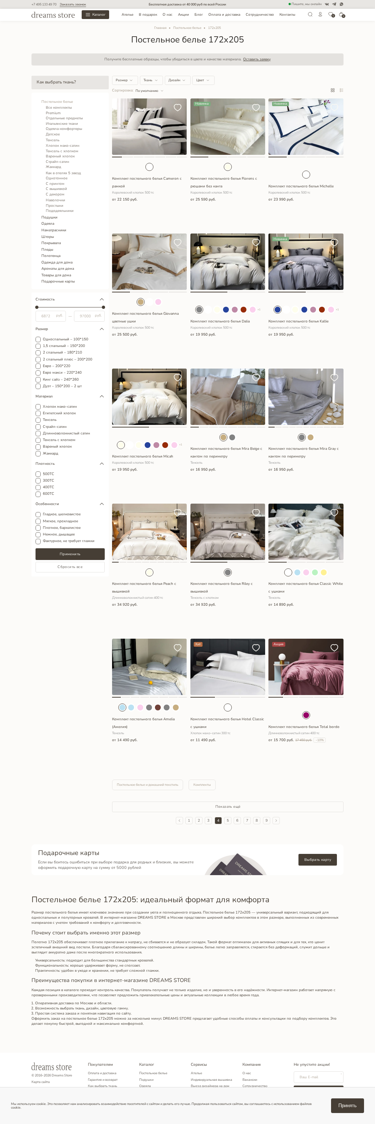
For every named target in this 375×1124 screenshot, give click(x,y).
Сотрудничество (260, 14)
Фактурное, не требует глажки (68, 541)
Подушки (49, 217)
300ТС (48, 481)
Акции (183, 14)
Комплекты (202, 785)
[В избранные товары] (177, 108)
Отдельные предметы (64, 118)
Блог (198, 14)
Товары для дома (56, 275)
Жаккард (53, 166)
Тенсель (52, 140)
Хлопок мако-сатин (62, 145)
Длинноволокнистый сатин (66, 434)
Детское (53, 134)
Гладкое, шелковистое (62, 514)
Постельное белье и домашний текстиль (147, 785)
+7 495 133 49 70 (43, 4)
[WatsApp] (341, 4)
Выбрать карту (317, 859)
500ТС (48, 474)
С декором (55, 194)
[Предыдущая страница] (179, 820)
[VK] (327, 4)
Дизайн (174, 80)
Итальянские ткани (62, 123)
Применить (70, 554)
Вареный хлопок (60, 156)
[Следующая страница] (276, 820)
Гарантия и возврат (103, 1080)
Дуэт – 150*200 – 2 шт (62, 386)
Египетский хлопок (59, 413)
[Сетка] (333, 90)
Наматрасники (53, 230)
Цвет (200, 80)
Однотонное (56, 178)
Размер (121, 80)
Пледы (47, 249)
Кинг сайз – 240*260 (61, 380)
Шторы (47, 236)
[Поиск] (310, 16)
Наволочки (55, 200)
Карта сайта (40, 1082)
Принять (347, 1105)
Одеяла (47, 223)
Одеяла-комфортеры (64, 128)
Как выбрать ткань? (56, 82)
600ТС (48, 494)
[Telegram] (334, 4)
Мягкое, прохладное (60, 521)
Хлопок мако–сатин (60, 407)
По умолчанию (146, 91)
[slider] (36, 307)
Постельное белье (187, 28)
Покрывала (51, 243)
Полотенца (50, 255)
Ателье (127, 14)
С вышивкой (56, 188)
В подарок (148, 14)
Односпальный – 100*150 (65, 339)
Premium (53, 113)
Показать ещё (228, 806)
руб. (59, 316)
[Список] (341, 90)
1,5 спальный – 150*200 (64, 346)
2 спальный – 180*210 (62, 353)
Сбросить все (69, 567)
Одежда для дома (57, 262)
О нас (167, 14)
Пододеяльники (60, 210)
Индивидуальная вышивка (211, 1080)
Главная (160, 28)
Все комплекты (59, 107)
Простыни (54, 205)
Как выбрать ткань (102, 1086)
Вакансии (249, 1080)
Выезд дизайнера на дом (210, 1086)
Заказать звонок (73, 4)
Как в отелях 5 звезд (63, 173)
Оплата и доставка (224, 14)
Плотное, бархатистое (62, 528)
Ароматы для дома (57, 268)
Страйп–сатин (55, 427)
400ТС (48, 487)
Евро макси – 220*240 (62, 373)
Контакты (287, 14)
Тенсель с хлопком (62, 151)
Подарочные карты (58, 281)
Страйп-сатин (57, 161)
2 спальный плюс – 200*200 (67, 360)
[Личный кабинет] (320, 16)
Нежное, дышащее (59, 535)
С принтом (55, 183)
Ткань (148, 80)
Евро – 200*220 (56, 366)
